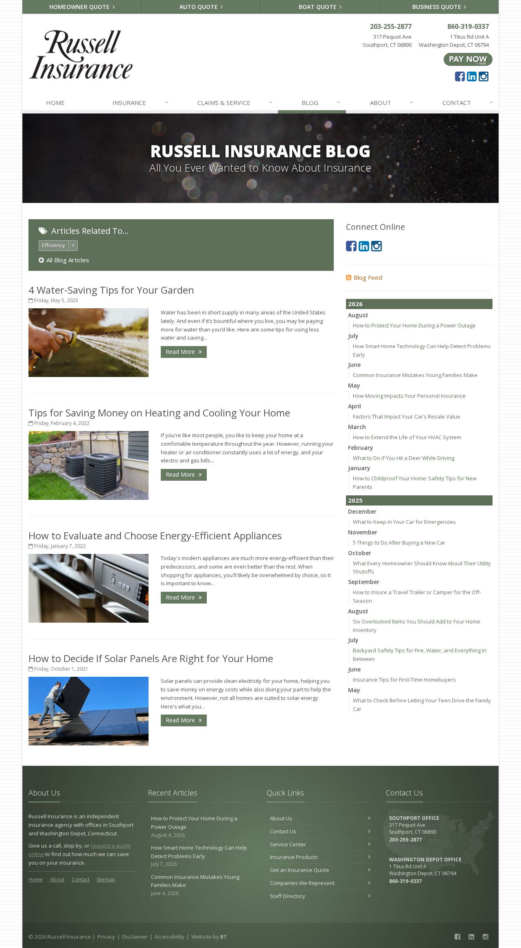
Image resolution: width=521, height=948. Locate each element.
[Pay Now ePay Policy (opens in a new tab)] (468, 59)
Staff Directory (287, 896)
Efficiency (53, 245)
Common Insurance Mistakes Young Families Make (415, 375)
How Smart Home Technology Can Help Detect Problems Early (199, 856)
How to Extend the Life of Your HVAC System (407, 437)
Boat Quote (318, 7)
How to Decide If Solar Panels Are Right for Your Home (150, 658)
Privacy (106, 936)
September (363, 582)
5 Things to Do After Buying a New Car (399, 542)
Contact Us (283, 831)
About (391, 102)
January (359, 468)
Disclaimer (135, 936)
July (353, 336)
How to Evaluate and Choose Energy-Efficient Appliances (155, 535)
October (359, 553)
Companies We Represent (302, 883)
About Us (281, 818)
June (354, 364)
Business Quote (437, 7)
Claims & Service (234, 102)
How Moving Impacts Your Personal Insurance (409, 395)
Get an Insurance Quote (299, 870)
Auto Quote (199, 7)
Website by (209, 936)
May (354, 385)
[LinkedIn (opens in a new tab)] (472, 76)
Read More (181, 351)
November (362, 532)
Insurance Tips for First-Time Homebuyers (404, 679)
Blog (321, 102)
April (354, 406)
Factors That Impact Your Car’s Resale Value (406, 416)
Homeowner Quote (80, 7)
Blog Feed (368, 277)
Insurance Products (294, 857)
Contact (467, 102)
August (358, 315)
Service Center (288, 844)
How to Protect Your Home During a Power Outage (414, 325)
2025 (355, 500)
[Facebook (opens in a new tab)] (460, 76)
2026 (355, 304)
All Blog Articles (67, 260)
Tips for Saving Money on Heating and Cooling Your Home (159, 412)
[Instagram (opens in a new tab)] (483, 76)
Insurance (140, 102)
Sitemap (105, 879)
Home (55, 102)
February (360, 447)
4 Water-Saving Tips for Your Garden (111, 289)
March (357, 427)
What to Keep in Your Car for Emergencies (404, 521)
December (362, 511)
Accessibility (169, 936)
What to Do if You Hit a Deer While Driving (403, 458)
